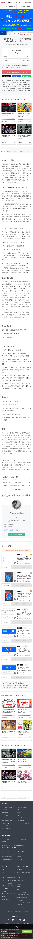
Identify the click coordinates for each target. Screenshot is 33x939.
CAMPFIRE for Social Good (8, 877)
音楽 (18, 809)
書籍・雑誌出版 (22, 44)
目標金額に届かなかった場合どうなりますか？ (14, 482)
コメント (29, 151)
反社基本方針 (20, 900)
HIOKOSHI (4, 891)
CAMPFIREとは (20, 869)
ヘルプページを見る (16, 489)
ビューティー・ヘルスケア (23, 823)
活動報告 (9, 151)
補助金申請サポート (6, 899)
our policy (16, 937)
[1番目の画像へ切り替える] (3, 33)
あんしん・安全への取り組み (23, 872)
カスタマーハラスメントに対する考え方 (23, 903)
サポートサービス (21, 854)
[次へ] (31, 19)
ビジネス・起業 (5, 823)
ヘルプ (18, 877)
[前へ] (2, 19)
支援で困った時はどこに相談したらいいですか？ (14, 485)
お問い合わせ (20, 880)
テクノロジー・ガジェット (8, 807)
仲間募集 (22, 151)
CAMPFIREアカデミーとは (8, 851)
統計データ (19, 859)
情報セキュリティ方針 (22, 897)
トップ (3, 798)
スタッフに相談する (21, 839)
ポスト (7, 76)
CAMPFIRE (4, 869)
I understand (27, 931)
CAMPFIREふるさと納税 (8, 885)
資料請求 (4, 841)
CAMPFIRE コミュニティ (8, 872)
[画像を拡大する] (15, 563)
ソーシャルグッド (6, 828)
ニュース (19, 875)
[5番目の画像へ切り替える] (29, 33)
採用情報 (16, 923)
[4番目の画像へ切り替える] (23, 33)
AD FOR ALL (5, 888)
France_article (12, 44)
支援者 (16, 151)
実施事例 (19, 856)
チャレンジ (19, 812)
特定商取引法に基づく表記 (11, 530)
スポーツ (19, 815)
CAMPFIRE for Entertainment (9, 880)
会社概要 (7, 923)
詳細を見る (5, 567)
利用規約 (19, 886)
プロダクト (4, 809)
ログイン (21, 2)
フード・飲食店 (5, 812)
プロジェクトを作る (6, 839)
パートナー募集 (25, 923)
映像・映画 (19, 818)
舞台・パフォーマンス (22, 826)
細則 (18, 889)
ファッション (5, 818)
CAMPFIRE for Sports (7, 883)
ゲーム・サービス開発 (7, 820)
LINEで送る (27, 76)
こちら (21, 495)
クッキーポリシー (21, 907)
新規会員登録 (28, 2)
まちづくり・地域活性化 (22, 807)
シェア (17, 76)
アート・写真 (5, 826)
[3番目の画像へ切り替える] (16, 33)
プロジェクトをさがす (25, 6)
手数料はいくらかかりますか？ (10, 480)
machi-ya (4, 896)
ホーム (3, 151)
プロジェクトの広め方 (7, 859)
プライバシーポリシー (22, 892)
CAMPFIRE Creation (7, 875)
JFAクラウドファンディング (8, 893)
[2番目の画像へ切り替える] (10, 33)
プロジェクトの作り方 (7, 856)
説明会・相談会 (20, 851)
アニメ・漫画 (5, 815)
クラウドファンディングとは (8, 854)
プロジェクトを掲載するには (8, 6)
